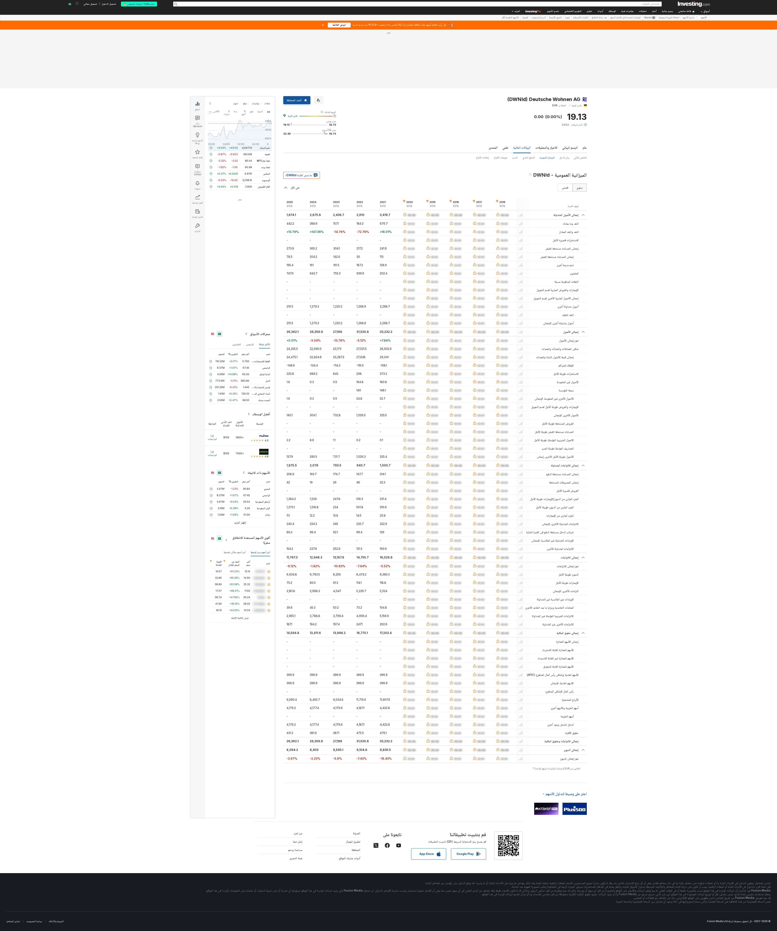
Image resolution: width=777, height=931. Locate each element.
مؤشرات (255, 103)
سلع (245, 103)
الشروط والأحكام (56, 921)
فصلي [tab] (565, 187)
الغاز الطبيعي (264, 186)
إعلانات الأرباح (482, 157)
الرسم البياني (570, 147)
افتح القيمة (292, 115)
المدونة (356, 833)
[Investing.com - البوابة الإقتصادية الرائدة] (694, 4)
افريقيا (525, 17)
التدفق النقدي (528, 157)
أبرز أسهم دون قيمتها (260, 552)
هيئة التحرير (296, 858)
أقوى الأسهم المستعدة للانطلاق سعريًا (251, 540)
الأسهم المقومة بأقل (510, 17)
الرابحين (250, 344)
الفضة (267, 154)
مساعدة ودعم (295, 849)
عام (585, 147)
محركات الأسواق (260, 334)
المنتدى (493, 147)
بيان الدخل (564, 157)
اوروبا (567, 17)
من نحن (298, 833)
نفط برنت (265, 167)
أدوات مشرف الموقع (349, 858)
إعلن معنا (297, 841)
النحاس (266, 173)
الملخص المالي (580, 157)
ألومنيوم (266, 180)
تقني (505, 147)
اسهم (236, 103)
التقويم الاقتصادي (573, 11)
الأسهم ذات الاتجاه (259, 473)
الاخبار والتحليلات (546, 147)
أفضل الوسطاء (261, 414)
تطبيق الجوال (353, 841)
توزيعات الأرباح (500, 157)
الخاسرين (236, 344)
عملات (267, 103)
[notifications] (77, 3)
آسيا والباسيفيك (539, 17)
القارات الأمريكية (580, 17)
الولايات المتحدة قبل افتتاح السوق (625, 17)
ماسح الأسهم (553, 11)
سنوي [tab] (580, 187)
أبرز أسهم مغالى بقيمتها (235, 552)
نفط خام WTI (263, 160)
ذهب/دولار (265, 147)
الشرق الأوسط (555, 17)
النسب (515, 157)
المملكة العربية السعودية (669, 17)
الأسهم (704, 18)
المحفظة (356, 849)
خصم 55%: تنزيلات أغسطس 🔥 (139, 3)
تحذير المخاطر (13, 921)
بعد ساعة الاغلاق (599, 17)
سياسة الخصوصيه (34, 921)
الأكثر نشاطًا (264, 344)
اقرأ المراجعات (212, 437)
